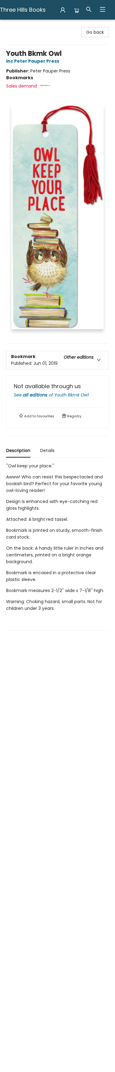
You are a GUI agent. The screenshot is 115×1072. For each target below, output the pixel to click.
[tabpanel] (57, 546)
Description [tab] (18, 450)
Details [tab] (47, 450)
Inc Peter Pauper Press (32, 61)
